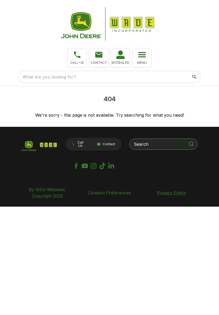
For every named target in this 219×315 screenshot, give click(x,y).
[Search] (191, 144)
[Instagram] (93, 166)
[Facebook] (76, 166)
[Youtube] (84, 166)
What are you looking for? (49, 77)
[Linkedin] (111, 166)
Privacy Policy (171, 192)
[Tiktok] (102, 166)
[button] (77, 58)
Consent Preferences (109, 192)
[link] (120, 58)
